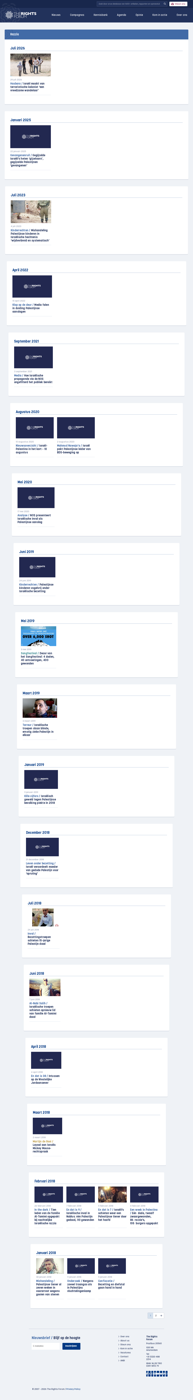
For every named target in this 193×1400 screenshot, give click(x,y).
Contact (124, 1357)
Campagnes (77, 15)
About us (124, 1341)
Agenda (121, 15)
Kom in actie (159, 15)
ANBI (122, 1361)
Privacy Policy (73, 1389)
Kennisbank (101, 15)
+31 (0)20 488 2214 (153, 1358)
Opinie (139, 15)
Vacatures (125, 1353)
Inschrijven (71, 1346)
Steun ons (180, 4)
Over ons (182, 15)
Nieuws (56, 15)
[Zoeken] (164, 4)
